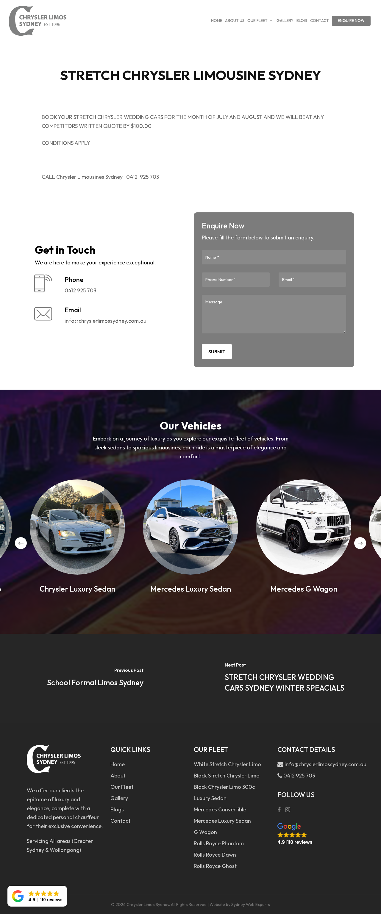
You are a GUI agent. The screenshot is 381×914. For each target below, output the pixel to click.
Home (117, 764)
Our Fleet (121, 786)
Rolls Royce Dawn (215, 854)
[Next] (360, 543)
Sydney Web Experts (250, 904)
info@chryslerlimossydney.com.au (320, 764)
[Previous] (21, 543)
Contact (120, 820)
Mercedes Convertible (220, 809)
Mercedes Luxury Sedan (222, 820)
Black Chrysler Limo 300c (224, 786)
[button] (295, 834)
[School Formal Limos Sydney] (95, 678)
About (118, 775)
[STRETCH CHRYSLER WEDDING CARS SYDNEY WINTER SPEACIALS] (285, 678)
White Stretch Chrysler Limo (227, 764)
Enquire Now (351, 20)
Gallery (119, 798)
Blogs (117, 809)
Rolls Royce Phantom (219, 843)
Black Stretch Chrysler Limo (227, 775)
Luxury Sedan (210, 798)
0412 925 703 (298, 775)
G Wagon (205, 832)
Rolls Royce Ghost (215, 866)
